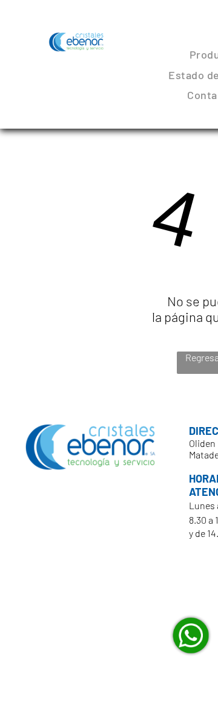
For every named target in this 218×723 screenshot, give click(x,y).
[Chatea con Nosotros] (191, 635)
